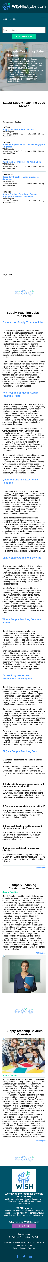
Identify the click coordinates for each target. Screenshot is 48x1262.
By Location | (25, 1237)
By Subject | (14, 1237)
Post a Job (24, 1226)
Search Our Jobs (24, 37)
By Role (35, 1237)
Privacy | (24, 1248)
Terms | (16, 1248)
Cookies (31, 1248)
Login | (5, 19)
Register (12, 19)
